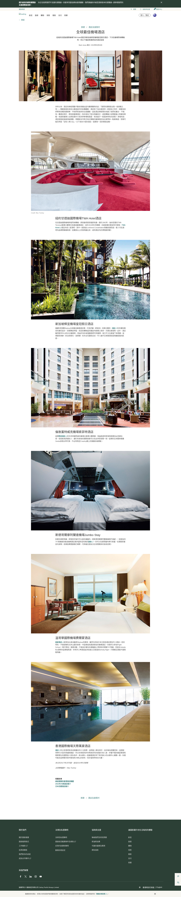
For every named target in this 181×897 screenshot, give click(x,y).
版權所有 (22, 887)
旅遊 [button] (36, 15)
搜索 (134, 9)
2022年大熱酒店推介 (63, 784)
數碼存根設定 (60, 850)
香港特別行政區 (148, 887)
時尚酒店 (62, 436)
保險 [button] (48, 15)
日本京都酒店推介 (62, 786)
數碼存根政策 (100, 894)
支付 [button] (60, 15)
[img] (161, 2)
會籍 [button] (66, 15)
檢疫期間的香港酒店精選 (64, 781)
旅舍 (90, 542)
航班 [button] (30, 15)
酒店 (114, 328)
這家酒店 (58, 642)
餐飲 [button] (54, 15)
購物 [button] (42, 15)
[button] (155, 894)
